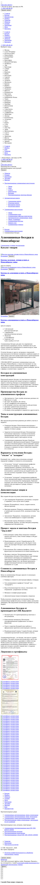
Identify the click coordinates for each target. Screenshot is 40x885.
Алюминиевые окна (14, 214)
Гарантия (7, 20)
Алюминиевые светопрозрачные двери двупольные (20, 816)
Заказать (11, 256)
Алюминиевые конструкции (13, 209)
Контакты (7, 28)
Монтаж (7, 180)
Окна (10, 188)
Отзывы (7, 23)
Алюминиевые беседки (15, 221)
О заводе (7, 13)
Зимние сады (12, 223)
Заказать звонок (6, 10)
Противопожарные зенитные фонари (20, 195)
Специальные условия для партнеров (12, 245)
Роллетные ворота (14, 206)
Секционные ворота (14, 201)
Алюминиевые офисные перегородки (20, 216)
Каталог (7, 15)
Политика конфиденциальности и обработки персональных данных (18, 853)
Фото (6, 27)
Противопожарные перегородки (14, 833)
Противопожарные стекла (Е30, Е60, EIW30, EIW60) (21, 835)
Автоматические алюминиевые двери (20, 218)
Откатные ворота (13, 203)
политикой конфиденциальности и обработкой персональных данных (20, 863)
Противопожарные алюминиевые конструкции (19, 183)
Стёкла (10, 190)
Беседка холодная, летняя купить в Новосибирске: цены (15, 261)
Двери (10, 186)
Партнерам (7, 25)
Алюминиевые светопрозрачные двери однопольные (21, 815)
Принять (3, 866)
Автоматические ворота (12, 198)
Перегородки (12, 191)
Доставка (7, 178)
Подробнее (4, 256)
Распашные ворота (14, 204)
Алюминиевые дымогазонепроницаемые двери (19, 818)
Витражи (11, 193)
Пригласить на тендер (11, 844)
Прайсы (6, 18)
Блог (5, 149)
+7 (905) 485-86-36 (6, 8)
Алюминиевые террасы (15, 224)
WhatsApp (4, 859)
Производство (8, 17)
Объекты (7, 22)
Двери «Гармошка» (14, 219)
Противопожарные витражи (13, 831)
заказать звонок (5, 857)
